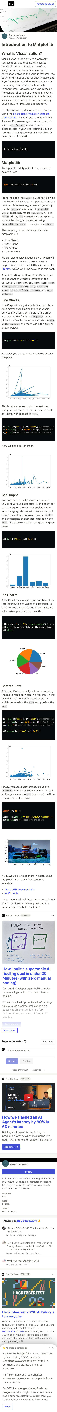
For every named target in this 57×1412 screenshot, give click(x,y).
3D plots (6, 268)
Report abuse (38, 1070)
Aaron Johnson (17, 35)
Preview (26, 1061)
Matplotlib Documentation (20, 889)
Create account (45, 3)
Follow (28, 1171)
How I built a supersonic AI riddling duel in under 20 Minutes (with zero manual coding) (26, 976)
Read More (9, 1030)
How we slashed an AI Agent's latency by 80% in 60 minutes (25, 1122)
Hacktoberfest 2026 (13, 1331)
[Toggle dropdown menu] (53, 915)
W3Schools (11, 893)
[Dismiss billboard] (53, 1347)
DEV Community (27, 1220)
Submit (12, 1061)
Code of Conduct (20, 1070)
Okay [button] (8, 1406)
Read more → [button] (11, 1146)
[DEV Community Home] (11, 4)
